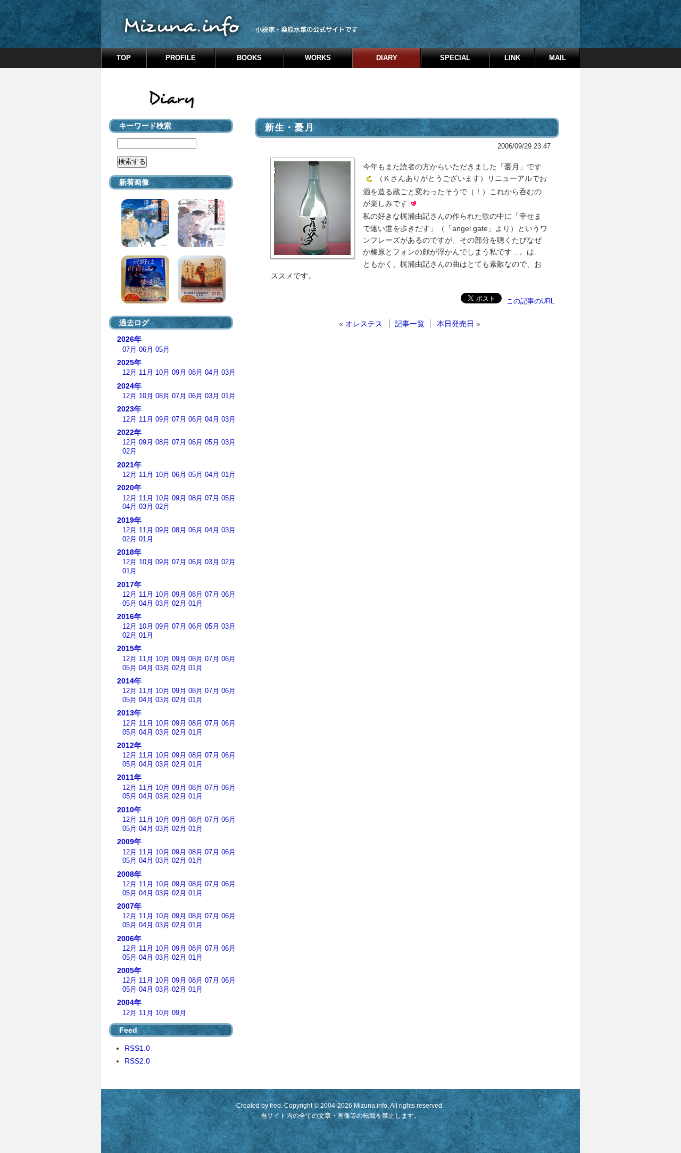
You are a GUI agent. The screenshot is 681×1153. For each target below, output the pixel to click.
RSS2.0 (137, 1061)
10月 (162, 372)
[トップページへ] (340, 24)
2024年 (129, 386)
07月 (129, 349)
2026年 (129, 339)
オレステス (364, 323)
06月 (146, 349)
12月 (129, 372)
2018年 (129, 552)
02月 (129, 451)
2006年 (129, 938)
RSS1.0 (137, 1048)
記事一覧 (410, 323)
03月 (228, 372)
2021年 (129, 464)
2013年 (129, 713)
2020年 (129, 487)
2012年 (129, 745)
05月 (162, 349)
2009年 (129, 841)
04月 (212, 372)
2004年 (129, 1002)
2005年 (129, 970)
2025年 (129, 362)
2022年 (129, 432)
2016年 (129, 616)
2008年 (129, 874)
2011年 (129, 777)
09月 (179, 372)
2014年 (129, 681)
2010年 (129, 809)
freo (275, 1105)
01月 (228, 396)
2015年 (129, 648)
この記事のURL (530, 301)
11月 (146, 372)
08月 (195, 372)
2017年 (129, 584)
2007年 (129, 906)
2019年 (129, 520)
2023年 (129, 409)
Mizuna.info (370, 1105)
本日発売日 (455, 323)
